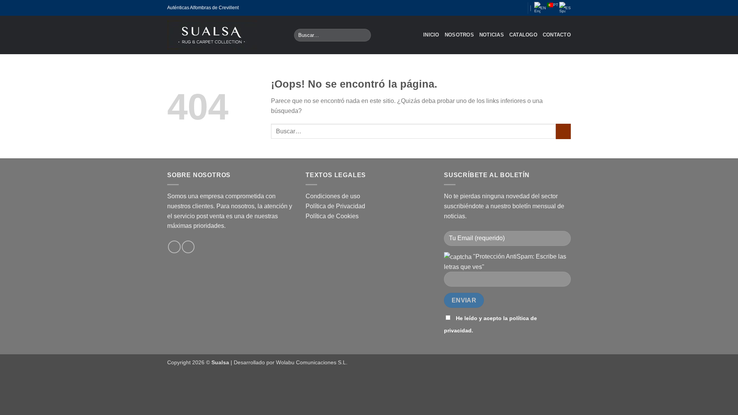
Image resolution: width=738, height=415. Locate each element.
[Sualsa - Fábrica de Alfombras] (225, 35)
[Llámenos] (518, 7)
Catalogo (523, 35)
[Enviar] (363, 35)
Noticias (491, 35)
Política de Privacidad (335, 206)
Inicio (431, 35)
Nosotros (459, 35)
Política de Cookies (332, 216)
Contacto (557, 35)
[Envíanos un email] (510, 7)
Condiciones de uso (333, 196)
